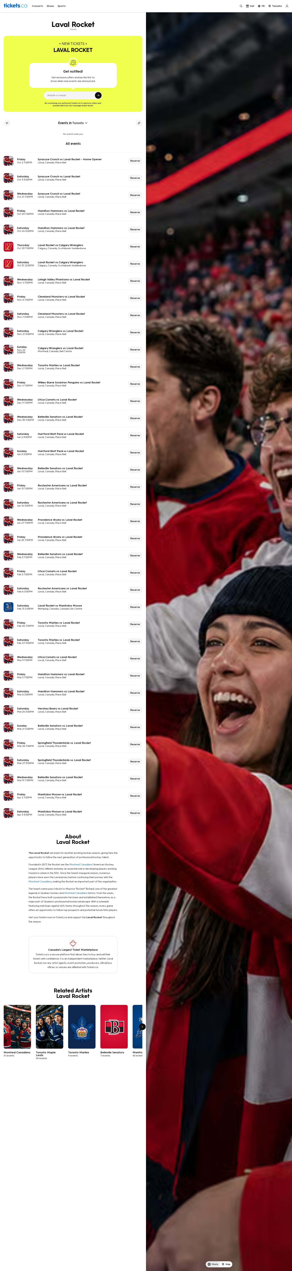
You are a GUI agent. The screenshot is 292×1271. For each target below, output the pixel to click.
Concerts (37, 6)
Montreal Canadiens (80, 864)
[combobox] (275, 6)
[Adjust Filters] (7, 123)
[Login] (287, 6)
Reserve (135, 160)
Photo (215, 1264)
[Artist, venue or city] (241, 6)
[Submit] (98, 95)
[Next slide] (142, 1026)
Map (228, 1264)
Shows (50, 6)
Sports (62, 6)
